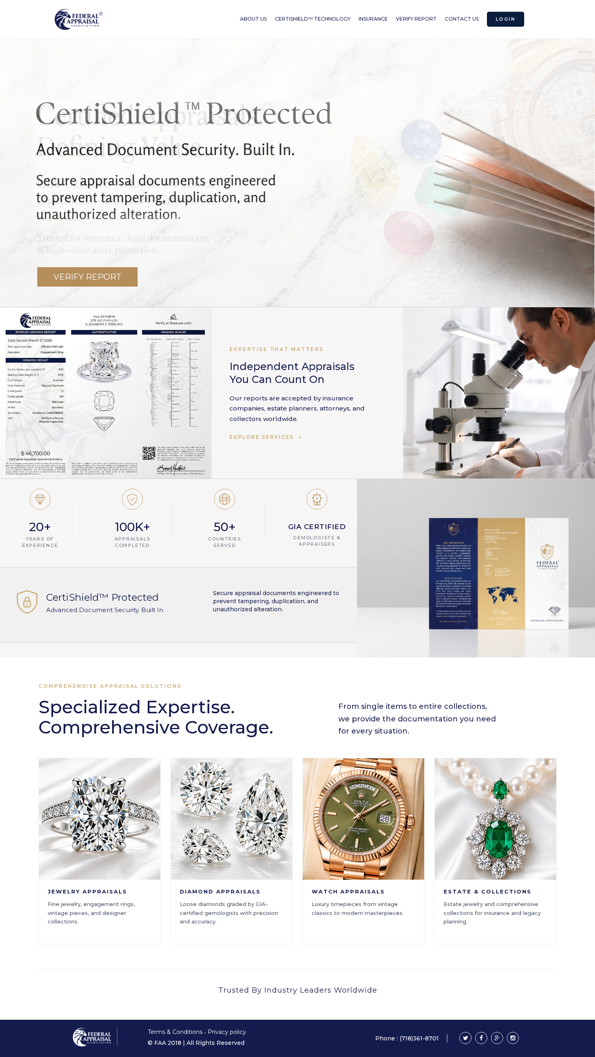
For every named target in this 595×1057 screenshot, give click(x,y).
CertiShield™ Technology (313, 19)
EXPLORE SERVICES (266, 437)
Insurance (373, 19)
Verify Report (416, 19)
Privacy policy (227, 1032)
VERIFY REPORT (87, 277)
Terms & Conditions (176, 1032)
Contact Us (462, 19)
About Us (253, 19)
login (505, 19)
